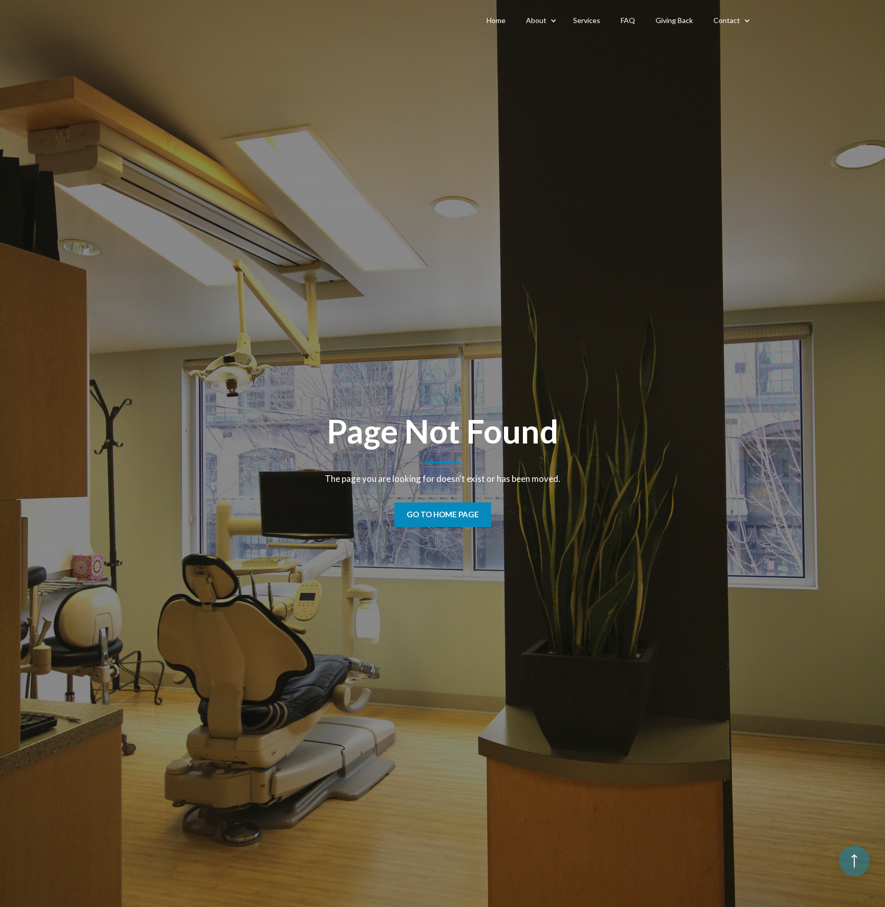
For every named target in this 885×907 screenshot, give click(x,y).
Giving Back (674, 20)
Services (586, 20)
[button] (539, 20)
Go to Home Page (443, 514)
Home (496, 20)
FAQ (628, 20)
